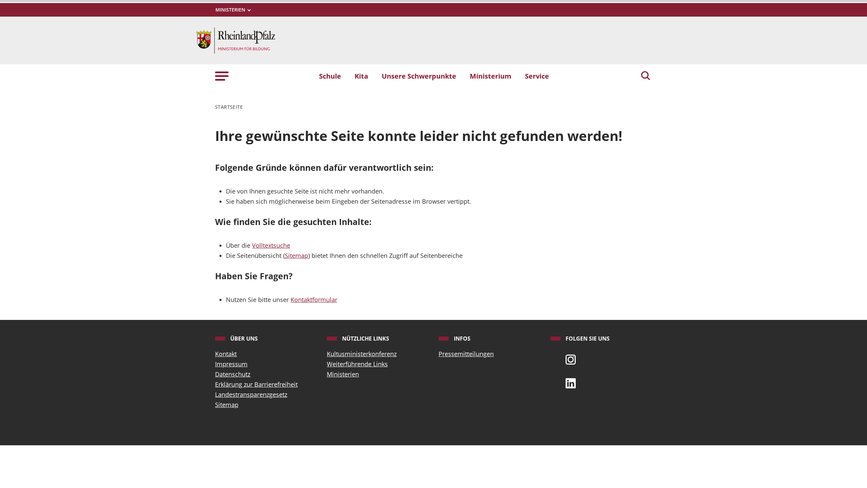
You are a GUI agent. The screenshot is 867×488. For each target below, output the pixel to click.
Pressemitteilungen (466, 354)
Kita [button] (361, 76)
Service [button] (537, 76)
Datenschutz (232, 374)
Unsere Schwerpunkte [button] (419, 76)
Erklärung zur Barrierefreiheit (256, 384)
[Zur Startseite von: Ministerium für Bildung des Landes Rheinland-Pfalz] (235, 40)
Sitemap (296, 255)
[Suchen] (645, 76)
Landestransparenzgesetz (251, 394)
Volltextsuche (271, 245)
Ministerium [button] (490, 76)
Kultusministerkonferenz (362, 354)
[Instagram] (571, 359)
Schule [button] (330, 76)
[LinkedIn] (571, 383)
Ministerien (343, 374)
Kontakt (226, 354)
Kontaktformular (314, 300)
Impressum (231, 364)
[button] (222, 75)
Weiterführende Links (357, 364)
